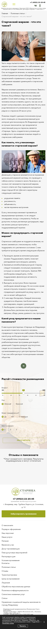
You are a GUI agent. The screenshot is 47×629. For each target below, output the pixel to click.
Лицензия (6, 583)
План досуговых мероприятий (14, 553)
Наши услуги (7, 537)
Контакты (5, 563)
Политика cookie (8, 623)
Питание (5, 541)
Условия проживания (10, 560)
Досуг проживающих (11, 549)
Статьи (4, 598)
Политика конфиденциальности (15, 590)
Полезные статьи (18, 13)
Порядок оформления (11, 529)
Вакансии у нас (8, 545)
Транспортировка (9, 575)
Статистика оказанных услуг (13, 594)
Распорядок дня (8, 556)
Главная (5, 13)
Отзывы (5, 571)
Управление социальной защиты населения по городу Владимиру (21, 603)
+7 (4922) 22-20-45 (37, 2)
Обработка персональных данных (16, 586)
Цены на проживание (11, 579)
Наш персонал (8, 533)
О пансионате (7, 525)
